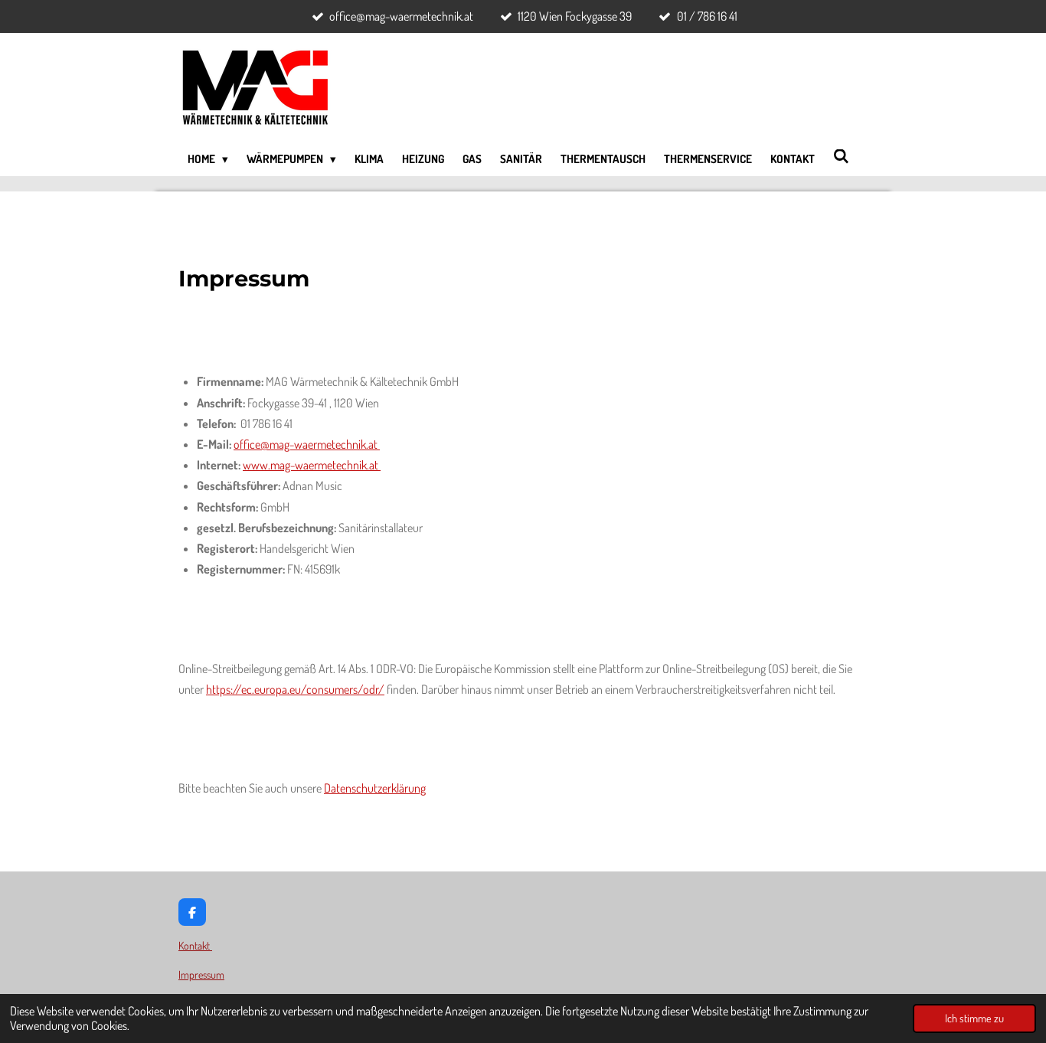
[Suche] (841, 156)
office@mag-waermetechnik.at (307, 444)
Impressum (201, 974)
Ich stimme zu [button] (974, 1018)
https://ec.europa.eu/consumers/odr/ (295, 689)
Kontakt (195, 945)
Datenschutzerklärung (375, 788)
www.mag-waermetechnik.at (312, 464)
